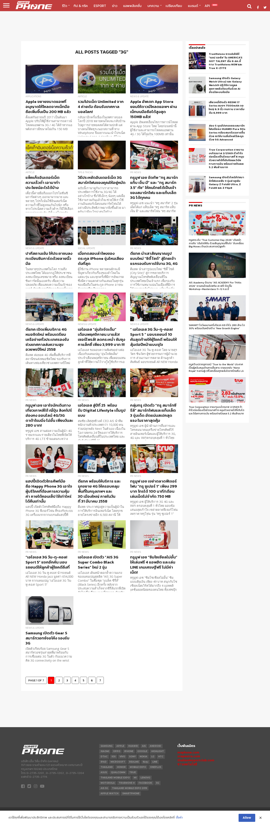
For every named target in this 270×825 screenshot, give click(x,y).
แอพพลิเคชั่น (132, 5)
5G (157, 783)
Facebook (145, 783)
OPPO (116, 751)
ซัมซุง (145, 761)
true (132, 772)
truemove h (127, 783)
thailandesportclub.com (195, 760)
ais (144, 746)
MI (135, 777)
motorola (108, 783)
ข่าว (114, 5)
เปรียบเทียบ (174, 5)
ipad (104, 761)
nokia (143, 756)
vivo (122, 756)
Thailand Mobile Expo (115, 777)
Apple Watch (109, 793)
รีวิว (64, 5)
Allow (247, 818)
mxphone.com (188, 752)
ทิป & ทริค (81, 5)
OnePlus (155, 767)
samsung (106, 746)
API (211, 5)
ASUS (104, 772)
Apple (120, 746)
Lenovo (145, 777)
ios (114, 756)
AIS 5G (104, 788)
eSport (100, 5)
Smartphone (130, 793)
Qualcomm (118, 772)
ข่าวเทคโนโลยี (187, 764)
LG (152, 756)
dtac (104, 756)
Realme (134, 761)
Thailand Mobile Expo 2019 (129, 788)
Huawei (133, 746)
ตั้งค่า (179, 818)
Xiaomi (105, 751)
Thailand (107, 767)
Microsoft (118, 761)
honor (121, 767)
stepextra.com (188, 756)
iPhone (128, 751)
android (155, 746)
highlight (157, 751)
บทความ (153, 5)
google (142, 751)
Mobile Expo (138, 767)
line (154, 761)
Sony (132, 756)
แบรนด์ (193, 5)
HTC (160, 756)
